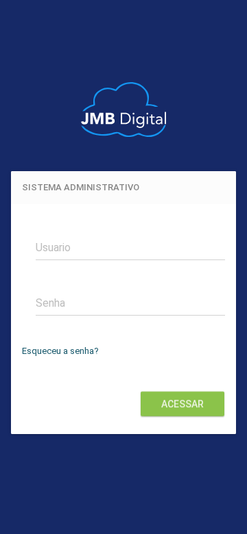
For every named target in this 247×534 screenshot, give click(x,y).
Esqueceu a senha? (60, 351)
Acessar (182, 403)
